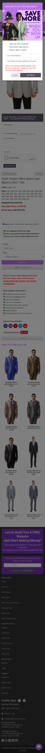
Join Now (30, 75)
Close (15, 75)
